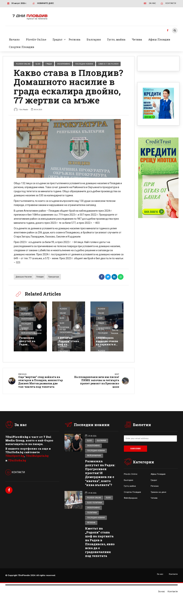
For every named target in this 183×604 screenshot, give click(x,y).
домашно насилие (24, 277)
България (94, 39)
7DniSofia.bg (17, 460)
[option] (68, 148)
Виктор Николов (37, 331)
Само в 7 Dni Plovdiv (108, 64)
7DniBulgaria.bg (37, 455)
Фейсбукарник (94, 455)
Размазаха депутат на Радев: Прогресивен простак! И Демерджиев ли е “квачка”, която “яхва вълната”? (100, 473)
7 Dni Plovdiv (23, 110)
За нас (160, 574)
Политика (92, 512)
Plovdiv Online (36, 39)
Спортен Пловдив (21, 47)
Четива (137, 39)
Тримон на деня (158, 492)
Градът (57, 39)
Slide (38, 64)
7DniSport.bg (14, 455)
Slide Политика (94, 502)
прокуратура (53, 277)
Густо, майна (116, 39)
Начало (14, 39)
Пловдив (40, 277)
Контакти (173, 574)
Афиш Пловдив (159, 39)
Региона (74, 39)
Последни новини (84, 64)
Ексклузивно (63, 64)
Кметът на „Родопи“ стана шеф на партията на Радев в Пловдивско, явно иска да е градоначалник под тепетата (100, 542)
